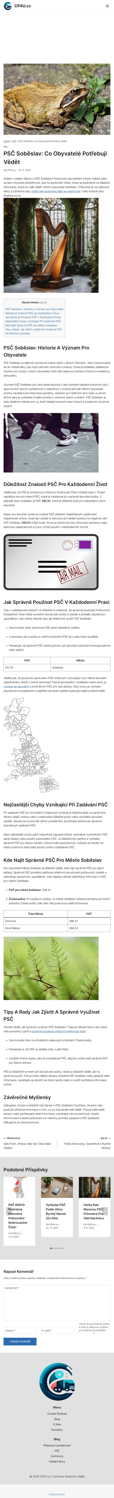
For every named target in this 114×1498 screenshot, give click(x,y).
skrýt (43, 302)
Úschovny (57, 1456)
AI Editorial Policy (57, 1494)
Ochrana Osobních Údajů (69, 1476)
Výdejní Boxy (57, 1461)
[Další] (105, 1211)
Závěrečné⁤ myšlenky (17, 333)
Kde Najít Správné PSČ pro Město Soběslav (31, 325)
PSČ (6, 147)
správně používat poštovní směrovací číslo (59, 1031)
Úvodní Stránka (57, 1413)
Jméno (10, 1330)
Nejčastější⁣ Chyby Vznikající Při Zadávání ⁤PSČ (33, 321)
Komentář (12, 1288)
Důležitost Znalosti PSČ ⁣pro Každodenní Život (32, 313)
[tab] (51, 1248)
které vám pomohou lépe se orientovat (55, 191)
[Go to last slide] (9, 1211)
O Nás (57, 1424)
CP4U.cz (11, 170)
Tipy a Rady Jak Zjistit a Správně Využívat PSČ (33, 329)
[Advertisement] (57, 34)
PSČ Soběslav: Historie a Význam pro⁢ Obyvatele (34, 309)
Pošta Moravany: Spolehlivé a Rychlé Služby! (87, 1143)
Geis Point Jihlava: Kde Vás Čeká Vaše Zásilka (27, 1143)
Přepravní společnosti (57, 1445)
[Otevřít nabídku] (107, 6)
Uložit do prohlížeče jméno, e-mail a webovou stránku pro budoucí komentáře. (94, 1327)
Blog (57, 1419)
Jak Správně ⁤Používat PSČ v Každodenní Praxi (33, 317)
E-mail (47, 1330)
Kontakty (57, 1429)
